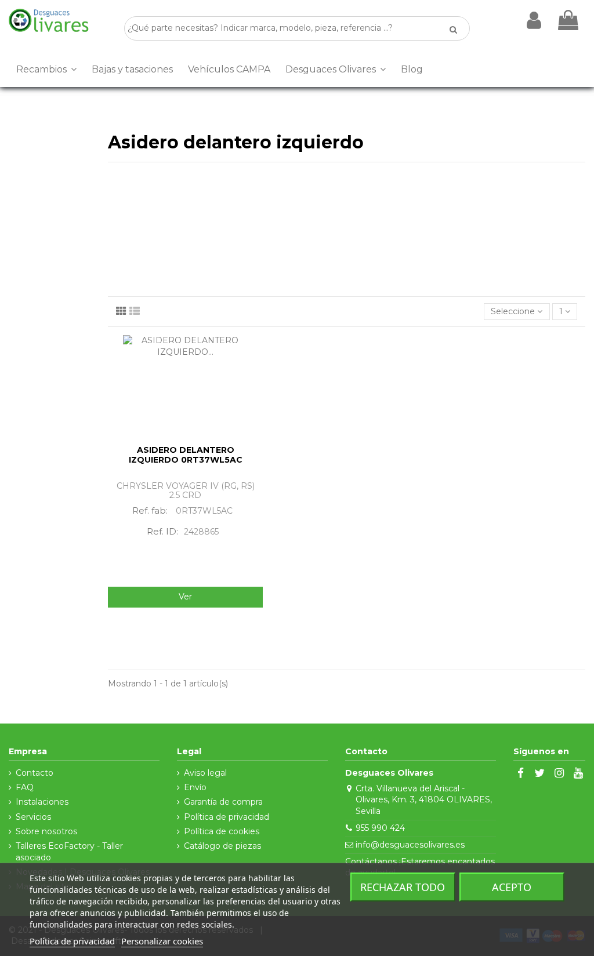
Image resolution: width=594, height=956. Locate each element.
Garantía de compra (223, 802)
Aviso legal (205, 773)
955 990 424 (380, 828)
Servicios (33, 817)
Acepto (511, 887)
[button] (46, 69)
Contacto (34, 773)
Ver (185, 596)
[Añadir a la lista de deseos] (254, 352)
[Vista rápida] (254, 372)
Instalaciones (42, 802)
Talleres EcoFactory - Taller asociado (69, 852)
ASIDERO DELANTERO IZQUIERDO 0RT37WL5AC (185, 455)
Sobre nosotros (46, 831)
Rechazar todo (402, 887)
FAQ (25, 787)
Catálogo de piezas (222, 846)
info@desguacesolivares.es (410, 844)
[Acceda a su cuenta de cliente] (534, 20)
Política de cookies (221, 831)
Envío (195, 787)
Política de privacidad (226, 817)
